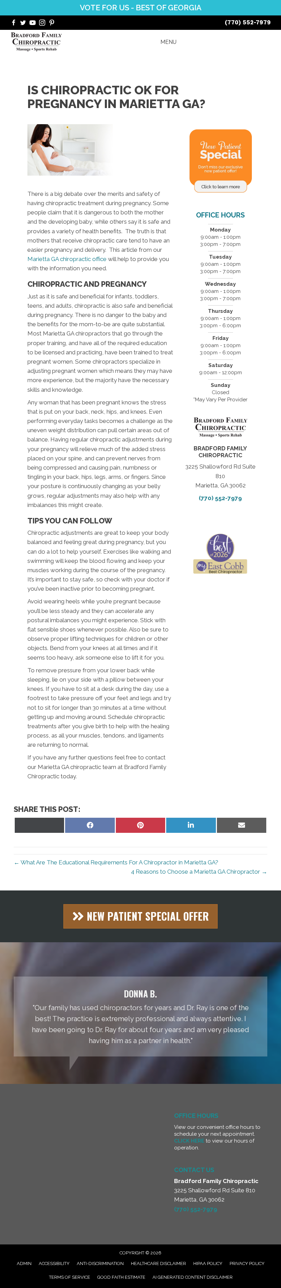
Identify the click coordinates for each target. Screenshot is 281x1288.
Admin (24, 1263)
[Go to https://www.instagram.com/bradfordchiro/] (42, 23)
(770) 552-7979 (248, 22)
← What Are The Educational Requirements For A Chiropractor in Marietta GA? (116, 862)
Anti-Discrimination (100, 1263)
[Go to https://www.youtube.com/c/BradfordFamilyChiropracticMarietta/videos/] (32, 23)
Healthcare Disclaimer (158, 1263)
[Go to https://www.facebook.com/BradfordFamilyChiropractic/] (13, 23)
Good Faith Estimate (121, 1277)
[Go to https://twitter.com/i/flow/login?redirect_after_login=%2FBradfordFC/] (23, 23)
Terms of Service (69, 1277)
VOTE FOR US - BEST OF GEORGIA (140, 7)
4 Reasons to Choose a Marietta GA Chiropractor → (199, 871)
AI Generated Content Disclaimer (192, 1277)
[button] (140, 916)
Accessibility (54, 1263)
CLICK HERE (189, 1141)
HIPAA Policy (207, 1263)
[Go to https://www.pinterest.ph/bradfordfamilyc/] (52, 23)
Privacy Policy (247, 1263)
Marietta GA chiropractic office (67, 259)
